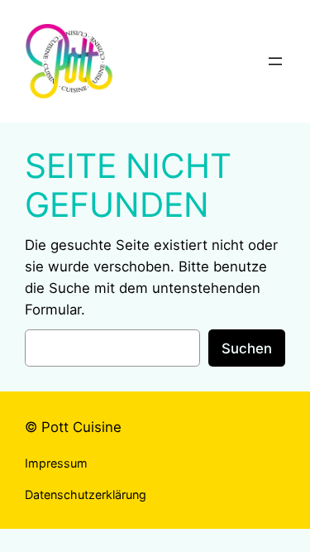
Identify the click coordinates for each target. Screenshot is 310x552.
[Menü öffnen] (275, 61)
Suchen (247, 348)
